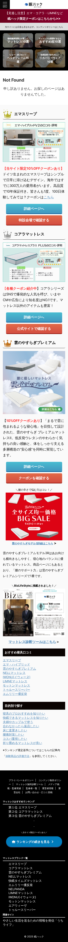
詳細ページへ (34, 209)
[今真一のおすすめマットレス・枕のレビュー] (34, 4)
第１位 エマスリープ (22, 807)
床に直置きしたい (15, 730)
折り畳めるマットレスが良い (22, 743)
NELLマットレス (14, 673)
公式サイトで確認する (34, 329)
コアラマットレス (20, 868)
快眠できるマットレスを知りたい (25, 718)
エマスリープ (12, 660)
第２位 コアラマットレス (25, 811)
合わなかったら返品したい (21, 726)
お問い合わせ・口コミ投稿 (39, 792)
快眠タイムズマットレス (25, 881)
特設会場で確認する (34, 220)
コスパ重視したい (15, 739)
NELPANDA (16, 889)
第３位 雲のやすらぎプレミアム (30, 816)
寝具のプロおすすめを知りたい (24, 713)
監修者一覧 (31, 788)
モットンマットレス (16, 685)
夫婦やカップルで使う (18, 722)
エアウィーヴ (17, 905)
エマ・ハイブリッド (16, 664)
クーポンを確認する (34, 478)
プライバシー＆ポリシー (21, 780)
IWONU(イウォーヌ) (16, 677)
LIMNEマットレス (15, 681)
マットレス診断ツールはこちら (32, 642)
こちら (49, 197)
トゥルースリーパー (16, 690)
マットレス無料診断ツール (29, 784)
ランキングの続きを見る (33, 842)
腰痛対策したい (13, 734)
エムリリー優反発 (15, 694)
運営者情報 (47, 788)
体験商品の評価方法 (17, 756)
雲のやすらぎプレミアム (19, 668)
